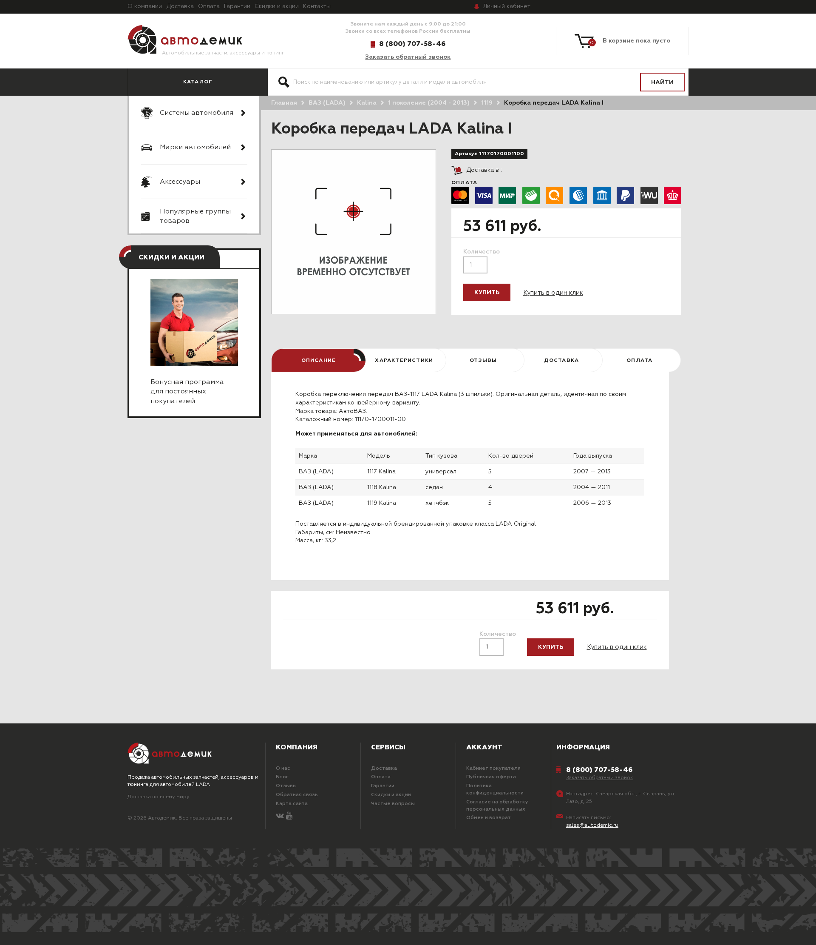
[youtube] (289, 816)
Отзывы (286, 785)
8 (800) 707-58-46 (412, 43)
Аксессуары (180, 182)
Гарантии (237, 6)
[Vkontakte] (280, 816)
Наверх (65, 928)
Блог (282, 777)
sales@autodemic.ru (592, 825)
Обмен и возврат (488, 817)
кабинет (506, 6)
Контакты (317, 6)
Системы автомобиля (196, 113)
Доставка (180, 6)
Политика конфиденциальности (495, 789)
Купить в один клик (553, 293)
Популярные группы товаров (195, 216)
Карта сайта (292, 803)
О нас (283, 768)
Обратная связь (297, 794)
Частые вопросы (393, 803)
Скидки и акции (277, 6)
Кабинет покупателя (493, 768)
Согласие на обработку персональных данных (497, 806)
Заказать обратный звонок (407, 57)
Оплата (209, 6)
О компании (145, 6)
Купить (486, 293)
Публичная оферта (491, 777)
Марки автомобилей (195, 147)
